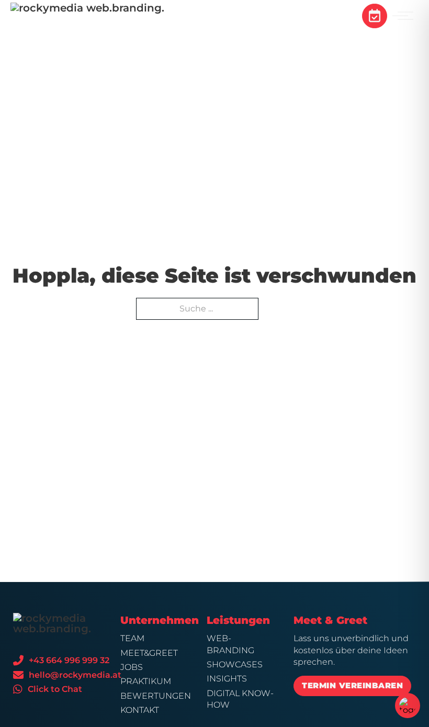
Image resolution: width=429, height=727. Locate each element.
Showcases (235, 664)
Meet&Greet (149, 653)
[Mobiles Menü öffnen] (405, 16)
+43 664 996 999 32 (69, 660)
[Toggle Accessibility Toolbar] (407, 705)
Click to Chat (55, 689)
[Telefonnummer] (18, 660)
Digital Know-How (240, 699)
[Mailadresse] (18, 675)
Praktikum (145, 681)
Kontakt (139, 710)
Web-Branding (230, 644)
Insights (227, 679)
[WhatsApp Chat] (17, 689)
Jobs (131, 667)
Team (132, 638)
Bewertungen (154, 696)
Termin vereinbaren (352, 685)
